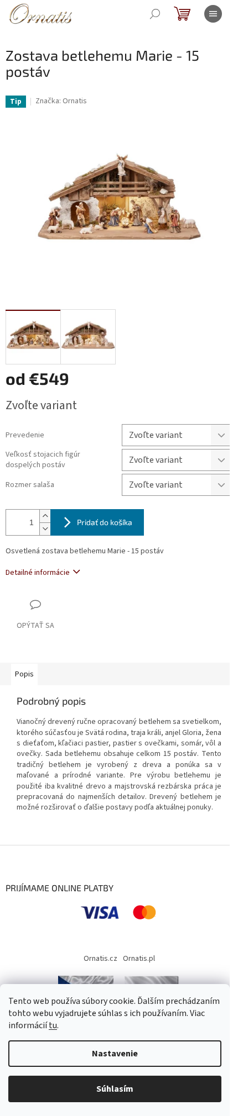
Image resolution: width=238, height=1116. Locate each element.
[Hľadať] (155, 14)
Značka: (61, 101)
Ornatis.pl (139, 958)
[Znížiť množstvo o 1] (44, 528)
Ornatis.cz (100, 958)
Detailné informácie (38, 572)
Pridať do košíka (104, 522)
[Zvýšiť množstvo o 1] (44, 516)
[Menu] (213, 14)
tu (53, 1025)
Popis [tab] (24, 674)
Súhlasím (114, 1089)
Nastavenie (115, 1054)
